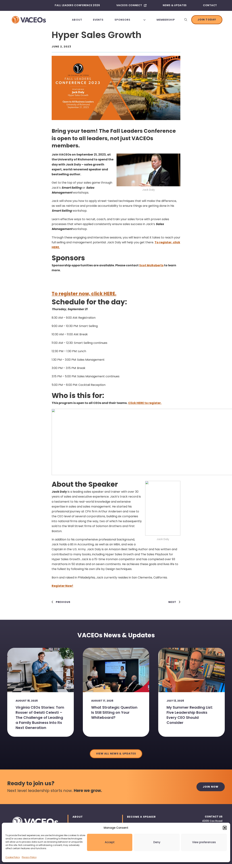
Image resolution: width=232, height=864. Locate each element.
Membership (166, 20)
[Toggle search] (185, 19)
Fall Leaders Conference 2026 (77, 5)
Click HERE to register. (144, 403)
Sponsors (122, 20)
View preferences (204, 842)
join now (210, 786)
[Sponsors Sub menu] (144, 20)
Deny (156, 842)
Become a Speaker (141, 817)
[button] (225, 828)
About (77, 20)
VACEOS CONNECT (129, 5)
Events (98, 20)
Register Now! (62, 586)
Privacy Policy (29, 857)
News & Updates (175, 5)
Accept (110, 842)
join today (207, 19)
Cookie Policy (12, 857)
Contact (210, 5)
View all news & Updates (116, 753)
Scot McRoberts (151, 265)
